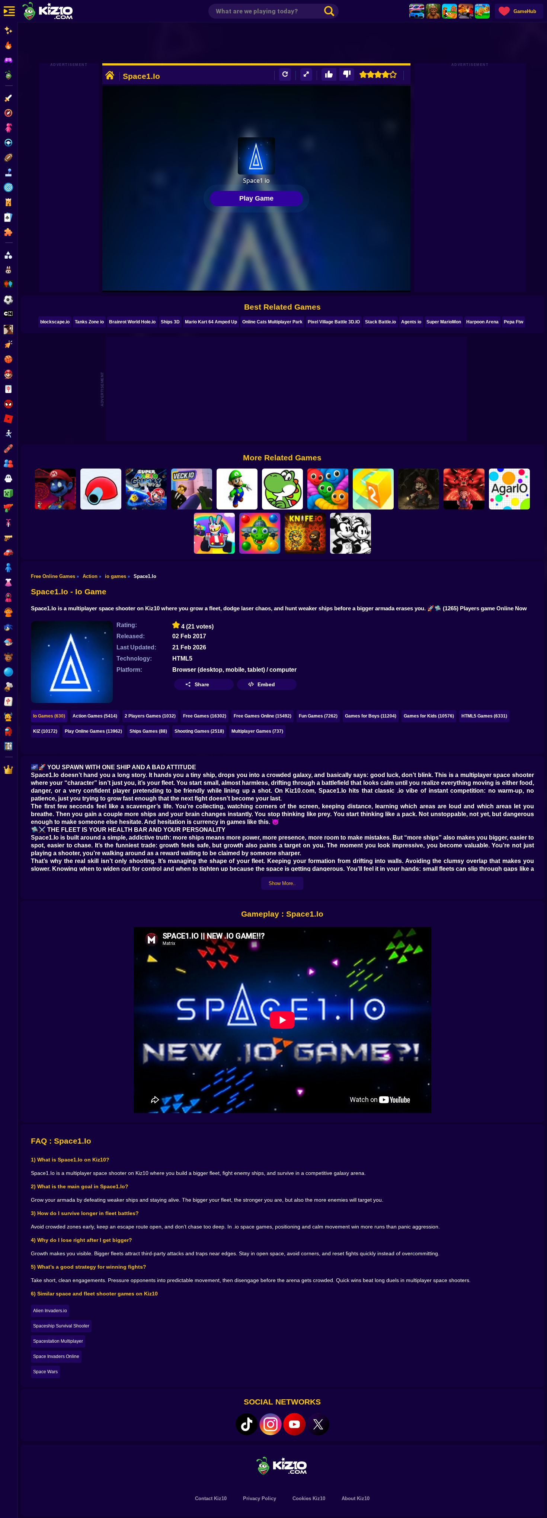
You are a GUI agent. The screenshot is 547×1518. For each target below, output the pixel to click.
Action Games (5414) (95, 716)
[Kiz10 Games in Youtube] (294, 1424)
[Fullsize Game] (306, 74)
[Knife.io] (305, 533)
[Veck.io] (191, 489)
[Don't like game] (346, 74)
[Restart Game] (285, 74)
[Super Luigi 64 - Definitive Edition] (237, 489)
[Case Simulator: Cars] (416, 11)
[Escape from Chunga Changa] (433, 11)
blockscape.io (55, 322)
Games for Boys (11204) (370, 716)
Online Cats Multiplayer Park (272, 322)
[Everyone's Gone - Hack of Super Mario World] (418, 489)
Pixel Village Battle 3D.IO (334, 322)
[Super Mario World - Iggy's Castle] (55, 489)
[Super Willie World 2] (350, 533)
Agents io (411, 322)
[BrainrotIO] (259, 533)
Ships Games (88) (148, 731)
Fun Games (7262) (318, 716)
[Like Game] (329, 74)
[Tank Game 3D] (100, 489)
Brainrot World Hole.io (132, 322)
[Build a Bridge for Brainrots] (449, 11)
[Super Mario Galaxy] (146, 489)
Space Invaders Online (56, 1356)
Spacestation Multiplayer (58, 1341)
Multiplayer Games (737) (257, 731)
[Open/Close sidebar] (9, 11)
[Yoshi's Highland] (282, 489)
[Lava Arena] (465, 11)
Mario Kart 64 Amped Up (211, 322)
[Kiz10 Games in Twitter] (318, 1424)
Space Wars (45, 1371)
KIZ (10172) (45, 731)
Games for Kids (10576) (429, 716)
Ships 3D (170, 322)
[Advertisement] (282, 43)
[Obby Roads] (214, 533)
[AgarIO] (509, 489)
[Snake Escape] (327, 489)
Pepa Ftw (513, 322)
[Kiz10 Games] (282, 1465)
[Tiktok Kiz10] (247, 1424)
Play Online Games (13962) (93, 731)
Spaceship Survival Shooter (61, 1326)
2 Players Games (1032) (150, 716)
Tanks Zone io (89, 322)
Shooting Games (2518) (199, 731)
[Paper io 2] (373, 489)
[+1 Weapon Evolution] (482, 11)
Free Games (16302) (204, 716)
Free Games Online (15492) (262, 716)
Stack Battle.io (380, 322)
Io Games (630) (49, 716)
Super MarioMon (443, 322)
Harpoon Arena (482, 322)
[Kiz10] (59, 12)
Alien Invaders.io (50, 1310)
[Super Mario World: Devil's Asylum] (464, 489)
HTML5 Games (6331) (484, 716)
